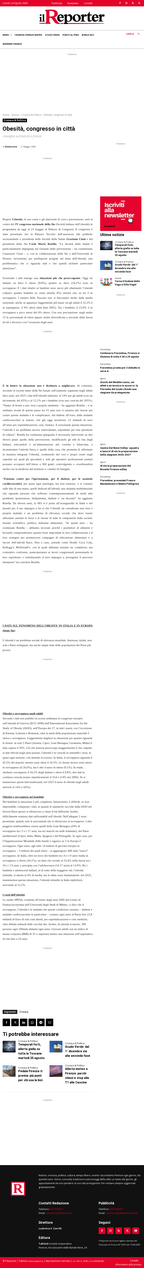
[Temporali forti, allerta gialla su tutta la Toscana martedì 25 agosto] (9, 1046)
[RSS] (132, 3)
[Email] (49, 1022)
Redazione (11, 146)
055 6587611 (56, 1209)
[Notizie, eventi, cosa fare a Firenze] (72, 17)
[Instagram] (126, 3)
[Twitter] (139, 3)
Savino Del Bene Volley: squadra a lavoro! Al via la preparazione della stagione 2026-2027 (119, 451)
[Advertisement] (72, 82)
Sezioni (15, 114)
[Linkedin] (23, 1022)
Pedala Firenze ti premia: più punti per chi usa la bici (30, 1075)
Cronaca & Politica (31, 114)
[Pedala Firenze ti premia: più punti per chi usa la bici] (9, 1071)
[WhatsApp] (32, 1022)
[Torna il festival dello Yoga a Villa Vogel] (106, 281)
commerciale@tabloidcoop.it (121, 1213)
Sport (103, 378)
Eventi (118, 278)
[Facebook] (120, 3)
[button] (133, 34)
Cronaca (24, 1011)
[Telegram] (41, 1022)
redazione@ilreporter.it (58, 1213)
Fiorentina (105, 349)
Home (6, 114)
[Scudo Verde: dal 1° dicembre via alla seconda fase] (56, 1046)
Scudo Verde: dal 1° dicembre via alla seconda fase (77, 1051)
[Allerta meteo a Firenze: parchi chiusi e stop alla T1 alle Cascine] (56, 1071)
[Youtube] (135, 1230)
